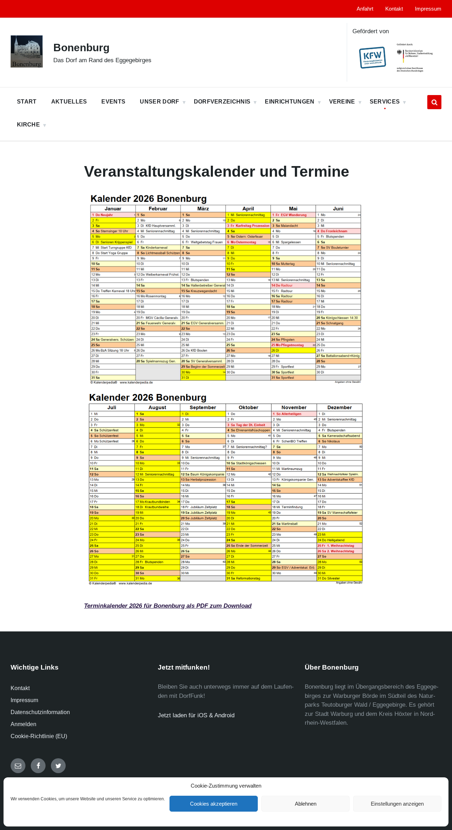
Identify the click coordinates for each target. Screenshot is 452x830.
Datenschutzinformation (40, 712)
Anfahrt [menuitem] (365, 9)
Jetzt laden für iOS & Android (196, 715)
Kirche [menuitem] (28, 125)
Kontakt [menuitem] (394, 9)
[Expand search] (434, 102)
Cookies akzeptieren (213, 804)
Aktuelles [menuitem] (69, 102)
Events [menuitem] (113, 102)
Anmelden (23, 724)
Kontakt (20, 688)
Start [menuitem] (27, 102)
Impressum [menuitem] (428, 9)
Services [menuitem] (385, 102)
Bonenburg (81, 47)
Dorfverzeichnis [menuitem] (222, 102)
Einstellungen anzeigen (397, 804)
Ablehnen (305, 804)
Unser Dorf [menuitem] (159, 102)
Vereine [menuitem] (342, 102)
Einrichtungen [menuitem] (289, 102)
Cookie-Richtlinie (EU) (39, 736)
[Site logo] (27, 65)
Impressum (24, 700)
